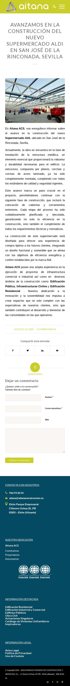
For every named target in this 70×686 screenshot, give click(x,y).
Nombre (49, 397)
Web (47, 420)
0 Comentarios (46, 329)
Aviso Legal (12, 650)
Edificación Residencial (18, 606)
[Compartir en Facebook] (12, 350)
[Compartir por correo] (57, 350)
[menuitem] (52, 6)
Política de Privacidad (18, 653)
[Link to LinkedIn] (47, 681)
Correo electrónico (53, 408)
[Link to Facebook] (52, 681)
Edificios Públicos (15, 612)
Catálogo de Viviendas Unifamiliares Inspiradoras (27, 623)
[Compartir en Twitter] (27, 350)
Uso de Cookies (14, 655)
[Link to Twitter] (62, 681)
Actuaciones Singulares (19, 618)
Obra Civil (11, 615)
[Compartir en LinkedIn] (42, 350)
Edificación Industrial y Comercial (25, 609)
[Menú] (60, 6)
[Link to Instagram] (57, 681)
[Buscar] (52, 6)
